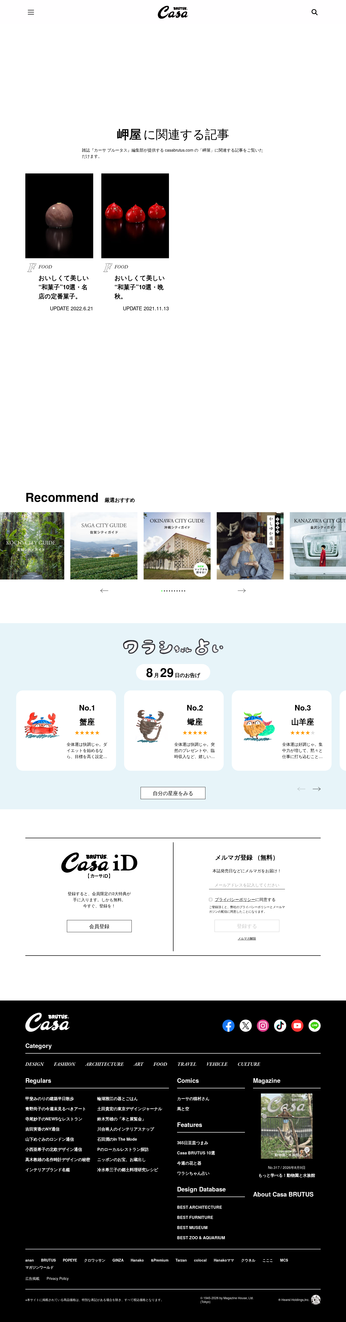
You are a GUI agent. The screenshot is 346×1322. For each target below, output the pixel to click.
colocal (200, 1260)
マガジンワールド (39, 1267)
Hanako (137, 1260)
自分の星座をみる (173, 793)
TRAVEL (186, 1064)
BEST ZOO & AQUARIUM (201, 1237)
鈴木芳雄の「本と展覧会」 (121, 1119)
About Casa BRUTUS (283, 1194)
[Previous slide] (104, 591)
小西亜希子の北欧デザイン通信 (53, 1149)
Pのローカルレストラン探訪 (123, 1149)
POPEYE (70, 1260)
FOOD (160, 1064)
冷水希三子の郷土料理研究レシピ (127, 1169)
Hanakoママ (224, 1260)
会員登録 (99, 926)
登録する (247, 925)
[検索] (315, 12)
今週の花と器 (189, 1163)
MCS (284, 1260)
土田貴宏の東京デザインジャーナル (129, 1108)
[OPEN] (30, 12)
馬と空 (183, 1108)
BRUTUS (48, 1260)
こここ (267, 1260)
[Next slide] (242, 591)
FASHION (64, 1064)
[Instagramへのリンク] (263, 1026)
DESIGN (34, 1064)
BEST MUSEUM (192, 1227)
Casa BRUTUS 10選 (196, 1153)
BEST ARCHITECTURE (199, 1207)
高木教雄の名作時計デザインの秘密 (57, 1159)
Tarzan (181, 1260)
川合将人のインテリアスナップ (125, 1129)
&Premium (159, 1260)
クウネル (248, 1260)
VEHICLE (216, 1064)
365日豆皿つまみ (192, 1143)
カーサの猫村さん (193, 1098)
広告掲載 (32, 1278)
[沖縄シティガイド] (177, 545)
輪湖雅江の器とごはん (117, 1098)
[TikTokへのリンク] (280, 1026)
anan (29, 1260)
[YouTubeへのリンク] (297, 1026)
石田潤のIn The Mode (117, 1139)
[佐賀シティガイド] (104, 545)
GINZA (118, 1260)
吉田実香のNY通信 (42, 1129)
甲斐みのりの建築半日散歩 (49, 1098)
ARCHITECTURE (104, 1064)
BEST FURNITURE (195, 1217)
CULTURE (249, 1064)
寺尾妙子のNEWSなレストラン (53, 1119)
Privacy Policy (58, 1278)
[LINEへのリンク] (315, 1026)
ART (138, 1064)
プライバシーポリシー (235, 899)
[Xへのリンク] (246, 1026)
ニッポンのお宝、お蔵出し (121, 1159)
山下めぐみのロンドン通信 (49, 1139)
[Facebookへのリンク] (228, 1026)
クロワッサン (94, 1260)
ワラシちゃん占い (193, 1173)
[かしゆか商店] (250, 545)
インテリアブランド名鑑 (47, 1169)
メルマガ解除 (247, 938)
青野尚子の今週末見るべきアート (55, 1108)
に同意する (245, 899)
